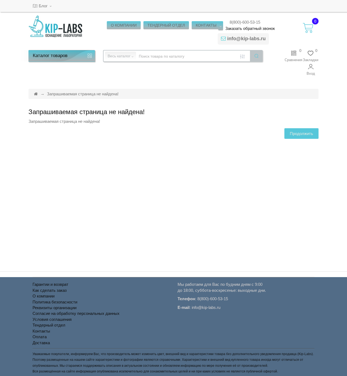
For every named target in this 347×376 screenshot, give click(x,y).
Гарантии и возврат (50, 284)
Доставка (41, 342)
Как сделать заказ (50, 290)
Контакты (41, 331)
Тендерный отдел (49, 325)
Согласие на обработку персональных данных (76, 313)
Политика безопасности (55, 302)
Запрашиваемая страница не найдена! (82, 94)
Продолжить (301, 133)
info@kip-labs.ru (246, 38)
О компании (43, 296)
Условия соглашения (52, 319)
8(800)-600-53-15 (245, 22)
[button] (310, 70)
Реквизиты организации (54, 307)
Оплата (40, 336)
